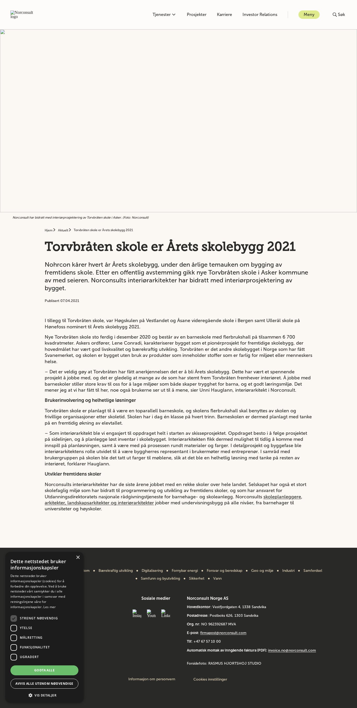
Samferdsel (312, 571)
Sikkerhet (196, 578)
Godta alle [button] (44, 670)
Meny (309, 14)
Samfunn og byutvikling (160, 578)
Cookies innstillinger (210, 679)
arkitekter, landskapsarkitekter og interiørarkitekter (99, 503)
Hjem (49, 230)
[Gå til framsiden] (24, 14)
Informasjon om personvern (151, 679)
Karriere (224, 14)
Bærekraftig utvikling (116, 571)
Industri (288, 571)
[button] (44, 695)
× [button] (78, 557)
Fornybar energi (185, 571)
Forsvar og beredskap (224, 571)
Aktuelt (63, 230)
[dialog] (44, 627)
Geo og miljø (262, 571)
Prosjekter (196, 14)
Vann (217, 578)
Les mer (49, 607)
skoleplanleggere (282, 497)
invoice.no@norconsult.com (292, 650)
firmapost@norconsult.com (223, 633)
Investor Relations (260, 14)
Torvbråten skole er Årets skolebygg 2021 (103, 230)
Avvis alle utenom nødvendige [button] (44, 683)
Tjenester (162, 14)
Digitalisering (152, 571)
